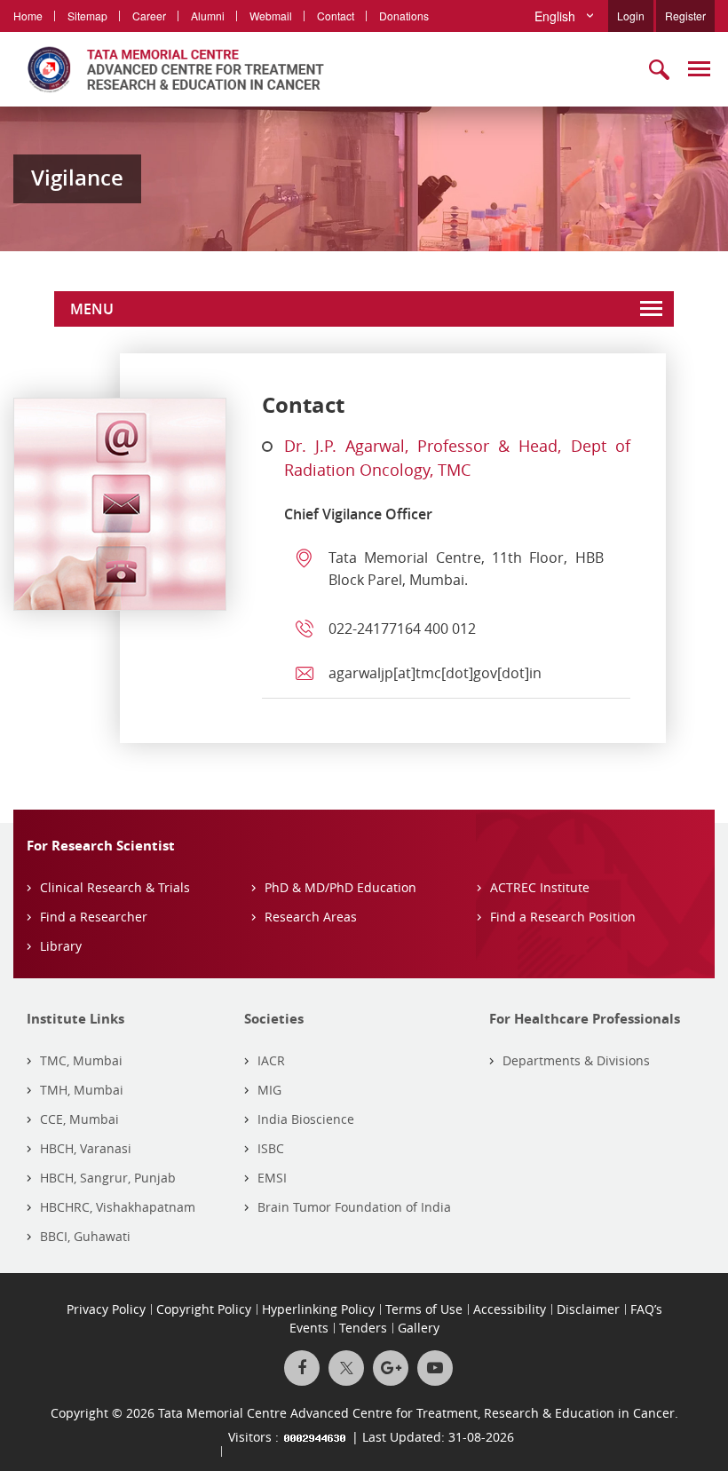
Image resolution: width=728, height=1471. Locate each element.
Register (685, 15)
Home (28, 15)
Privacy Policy (106, 1309)
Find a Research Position (563, 916)
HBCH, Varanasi (85, 1148)
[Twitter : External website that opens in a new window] (346, 1368)
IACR (271, 1060)
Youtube (435, 1368)
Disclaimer (588, 1309)
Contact (335, 15)
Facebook (302, 1368)
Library (61, 945)
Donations (404, 15)
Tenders (363, 1327)
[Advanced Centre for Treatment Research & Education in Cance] (168, 69)
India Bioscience (305, 1119)
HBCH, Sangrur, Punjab (108, 1177)
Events (308, 1327)
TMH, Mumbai (81, 1089)
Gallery (418, 1327)
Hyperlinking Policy (318, 1309)
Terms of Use (424, 1309)
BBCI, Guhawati (85, 1236)
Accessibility (509, 1309)
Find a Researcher (93, 916)
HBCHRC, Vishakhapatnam (117, 1206)
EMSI (272, 1177)
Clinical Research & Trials (115, 887)
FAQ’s (646, 1309)
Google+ (390, 1368)
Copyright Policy (203, 1309)
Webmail (270, 15)
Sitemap (87, 15)
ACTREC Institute (540, 887)
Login (631, 15)
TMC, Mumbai (81, 1060)
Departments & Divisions (576, 1060)
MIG (269, 1089)
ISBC (270, 1148)
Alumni (208, 15)
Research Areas (311, 916)
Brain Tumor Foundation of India (354, 1206)
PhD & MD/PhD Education (340, 887)
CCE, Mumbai (79, 1119)
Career (149, 15)
